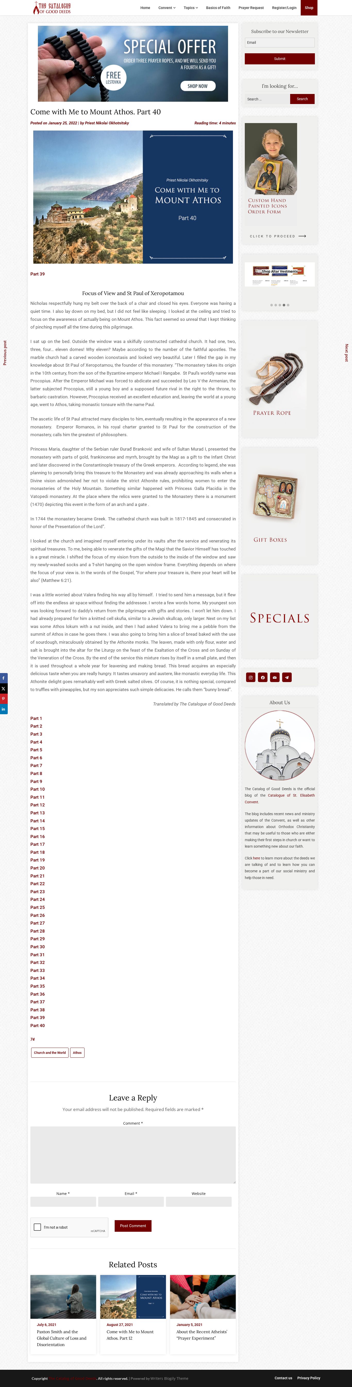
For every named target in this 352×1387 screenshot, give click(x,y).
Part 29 (37, 938)
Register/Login (284, 8)
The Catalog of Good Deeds (72, 1378)
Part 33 (37, 970)
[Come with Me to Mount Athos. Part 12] (133, 1295)
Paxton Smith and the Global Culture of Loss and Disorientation (62, 1338)
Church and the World (50, 1053)
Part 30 (37, 946)
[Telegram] (287, 677)
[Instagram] (251, 677)
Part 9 (36, 781)
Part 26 (37, 915)
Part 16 (37, 836)
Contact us (283, 1378)
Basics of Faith (218, 8)
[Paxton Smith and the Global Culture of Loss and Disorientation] (63, 1295)
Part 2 (36, 726)
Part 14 (37, 820)
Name (63, 1193)
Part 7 (36, 765)
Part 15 (37, 828)
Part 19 (37, 860)
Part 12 (37, 804)
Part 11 (37, 797)
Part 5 (36, 749)
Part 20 (37, 868)
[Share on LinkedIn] (4, 709)
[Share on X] (4, 688)
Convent (165, 8)
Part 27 (37, 923)
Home (145, 8)
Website (199, 1193)
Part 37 (37, 1001)
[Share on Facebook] (4, 678)
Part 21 (37, 875)
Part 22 (37, 883)
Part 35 (37, 986)
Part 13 (37, 812)
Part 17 (37, 844)
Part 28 (37, 931)
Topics (189, 8)
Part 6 (36, 757)
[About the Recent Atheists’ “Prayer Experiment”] (203, 1295)
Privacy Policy (308, 1378)
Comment (133, 1123)
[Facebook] (263, 677)
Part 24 (37, 899)
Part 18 (37, 852)
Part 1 (36, 718)
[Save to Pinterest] (4, 699)
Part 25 (37, 907)
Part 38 (37, 1009)
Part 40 (37, 1025)
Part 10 (37, 789)
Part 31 (37, 954)
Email (131, 1193)
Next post (347, 353)
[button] (272, 305)
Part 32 (37, 962)
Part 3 (36, 734)
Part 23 (37, 891)
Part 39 (37, 274)
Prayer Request (251, 8)
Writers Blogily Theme (169, 1378)
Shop (309, 8)
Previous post (4, 352)
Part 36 (37, 994)
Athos (77, 1053)
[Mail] (275, 677)
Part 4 (36, 742)
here (256, 858)
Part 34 (37, 978)
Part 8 (36, 773)
